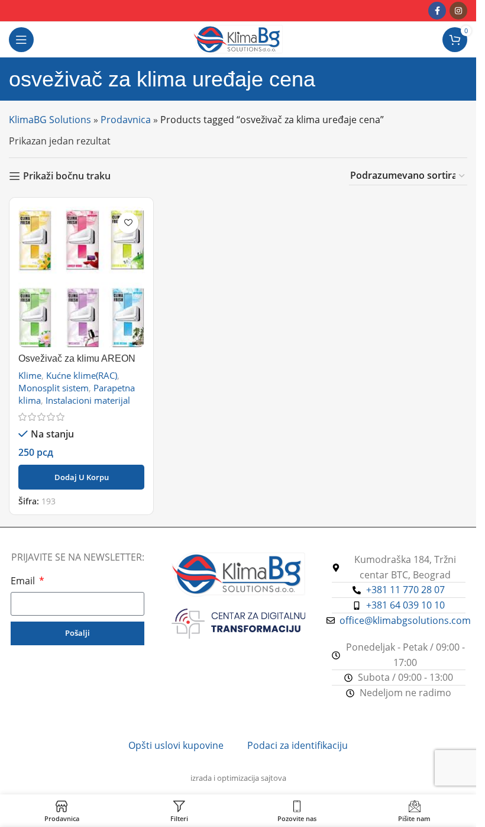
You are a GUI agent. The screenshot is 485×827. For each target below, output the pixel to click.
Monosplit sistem (53, 388)
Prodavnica (126, 119)
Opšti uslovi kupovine (176, 745)
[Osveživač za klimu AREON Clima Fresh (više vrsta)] (81, 277)
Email (24, 580)
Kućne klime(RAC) (81, 375)
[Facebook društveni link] (437, 11)
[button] (81, 477)
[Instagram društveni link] (458, 11)
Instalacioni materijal (88, 400)
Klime (29, 375)
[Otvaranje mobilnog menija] (21, 40)
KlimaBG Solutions (50, 119)
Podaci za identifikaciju (297, 745)
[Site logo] (238, 38)
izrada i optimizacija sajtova (238, 778)
